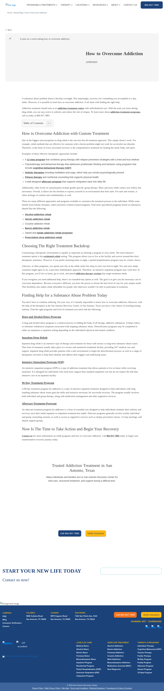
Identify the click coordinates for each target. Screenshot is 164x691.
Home (9, 13)
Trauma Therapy (144, 653)
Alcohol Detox (82, 649)
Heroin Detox (82, 653)
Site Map (65, 688)
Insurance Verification (12, 623)
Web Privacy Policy (52, 688)
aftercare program (51, 181)
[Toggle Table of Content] (47, 123)
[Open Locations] (88, 5)
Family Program (144, 663)
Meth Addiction (114, 659)
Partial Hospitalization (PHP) (88, 669)
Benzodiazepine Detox (86, 659)
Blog (5, 620)
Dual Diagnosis (114, 669)
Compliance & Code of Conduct (119, 688)
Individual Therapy (145, 646)
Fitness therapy (33, 177)
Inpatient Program (84, 663)
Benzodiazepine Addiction (118, 663)
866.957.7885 (113, 436)
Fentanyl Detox (83, 656)
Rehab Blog (18, 13)
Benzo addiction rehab (37, 228)
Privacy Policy (37, 688)
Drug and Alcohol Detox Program (41, 316)
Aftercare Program (145, 666)
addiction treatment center (71, 108)
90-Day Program (144, 659)
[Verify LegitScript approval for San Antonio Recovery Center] (8, 646)
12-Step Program (144, 673)
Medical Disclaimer (97, 688)
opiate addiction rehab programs (55, 233)
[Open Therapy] (72, 5)
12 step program (36, 159)
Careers (6, 626)
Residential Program (85, 666)
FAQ (4, 616)
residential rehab (51, 256)
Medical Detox (82, 646)
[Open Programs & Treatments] (56, 5)
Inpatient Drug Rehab (35, 337)
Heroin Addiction (114, 649)
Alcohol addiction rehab (38, 214)
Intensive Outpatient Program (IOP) (43, 362)
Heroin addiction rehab (37, 219)
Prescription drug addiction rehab (43, 237)
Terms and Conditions (79, 688)
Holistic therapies (34, 172)
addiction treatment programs (125, 112)
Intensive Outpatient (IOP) (87, 673)
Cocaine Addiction (115, 656)
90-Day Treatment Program (38, 382)
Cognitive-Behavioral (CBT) (149, 649)
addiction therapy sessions (88, 273)
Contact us (27, 436)
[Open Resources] (107, 5)
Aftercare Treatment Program (39, 403)
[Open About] (119, 5)
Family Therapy (144, 656)
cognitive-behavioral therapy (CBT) (52, 168)
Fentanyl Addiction (115, 653)
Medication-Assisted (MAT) (119, 666)
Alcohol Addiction (115, 646)
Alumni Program (144, 669)
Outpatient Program (85, 676)
